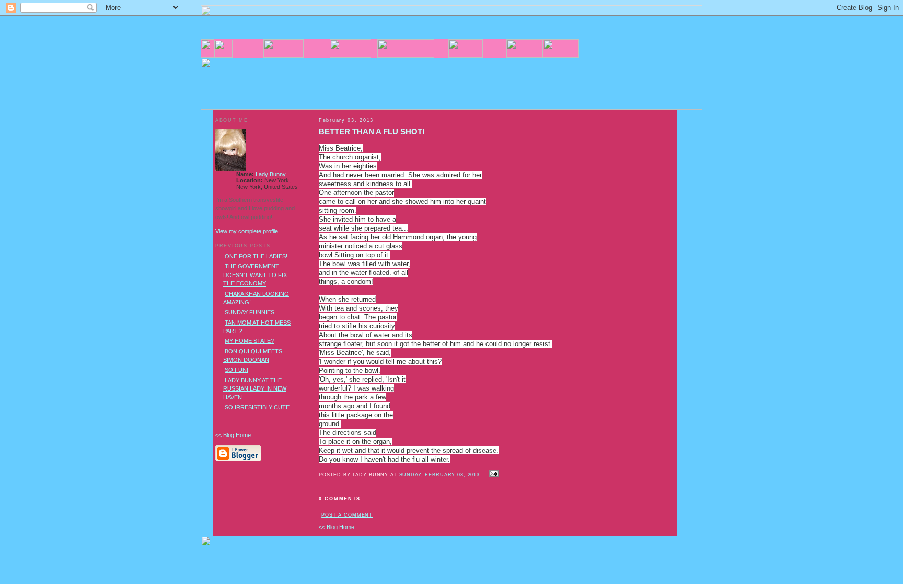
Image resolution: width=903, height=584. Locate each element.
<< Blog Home (336, 527)
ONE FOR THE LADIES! (256, 256)
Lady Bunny (271, 174)
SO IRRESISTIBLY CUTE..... (261, 407)
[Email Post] (492, 474)
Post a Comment (347, 515)
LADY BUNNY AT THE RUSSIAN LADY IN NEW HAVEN (254, 388)
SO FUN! (236, 370)
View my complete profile (246, 231)
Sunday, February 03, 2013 (439, 474)
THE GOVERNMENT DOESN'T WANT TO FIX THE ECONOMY (255, 275)
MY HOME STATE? (249, 341)
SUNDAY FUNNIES (249, 312)
